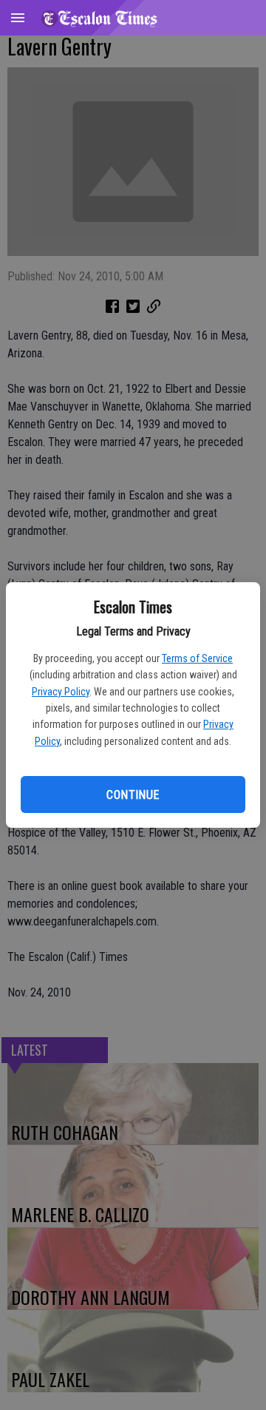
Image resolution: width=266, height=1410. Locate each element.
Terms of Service (197, 658)
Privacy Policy (60, 692)
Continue (132, 795)
